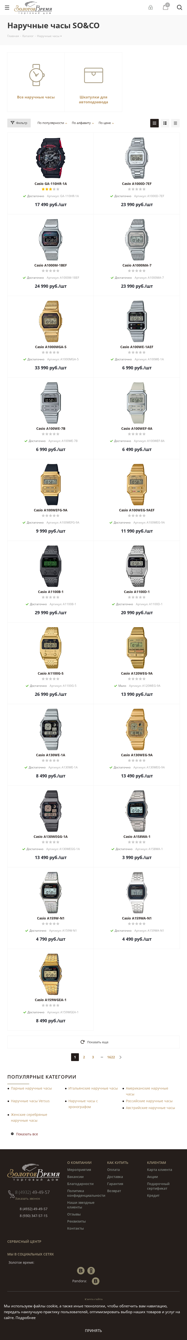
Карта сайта (94, 1299)
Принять (93, 1330)
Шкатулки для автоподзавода (93, 99)
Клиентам (156, 1162)
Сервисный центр (24, 1241)
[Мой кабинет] (151, 7)
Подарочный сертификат (158, 1186)
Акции (152, 1176)
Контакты (75, 1228)
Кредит (153, 1195)
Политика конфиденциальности (86, 1193)
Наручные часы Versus (30, 1101)
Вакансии (75, 1176)
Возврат (114, 1190)
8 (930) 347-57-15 (33, 1215)
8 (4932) (32, 1192)
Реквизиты (76, 1221)
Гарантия (115, 1183)
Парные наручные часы (31, 1088)
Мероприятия (79, 1169)
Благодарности (80, 1183)
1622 (111, 1057)
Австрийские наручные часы (150, 1107)
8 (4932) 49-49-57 (33, 1208)
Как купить (117, 1162)
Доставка (115, 1176)
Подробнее (26, 1317)
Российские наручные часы (149, 1101)
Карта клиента (159, 1169)
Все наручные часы (36, 97)
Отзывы (74, 1214)
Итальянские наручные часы (93, 1088)
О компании (79, 1162)
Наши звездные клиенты (80, 1204)
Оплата (113, 1169)
